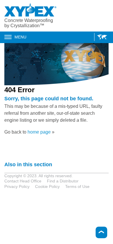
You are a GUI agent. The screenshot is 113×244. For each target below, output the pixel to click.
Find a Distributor (63, 181)
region (100, 37)
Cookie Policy (47, 186)
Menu (20, 37)
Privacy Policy (17, 186)
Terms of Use (77, 186)
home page (39, 132)
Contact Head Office (22, 181)
